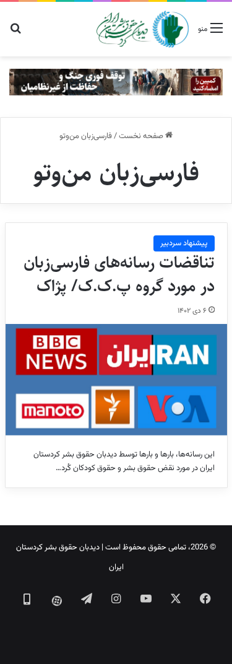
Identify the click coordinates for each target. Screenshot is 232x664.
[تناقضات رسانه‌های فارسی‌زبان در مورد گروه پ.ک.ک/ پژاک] (116, 379)
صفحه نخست (142, 136)
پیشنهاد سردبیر (184, 243)
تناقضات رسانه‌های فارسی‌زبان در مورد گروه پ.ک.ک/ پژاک (119, 274)
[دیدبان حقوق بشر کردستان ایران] (143, 29)
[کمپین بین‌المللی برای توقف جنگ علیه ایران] (116, 82)
